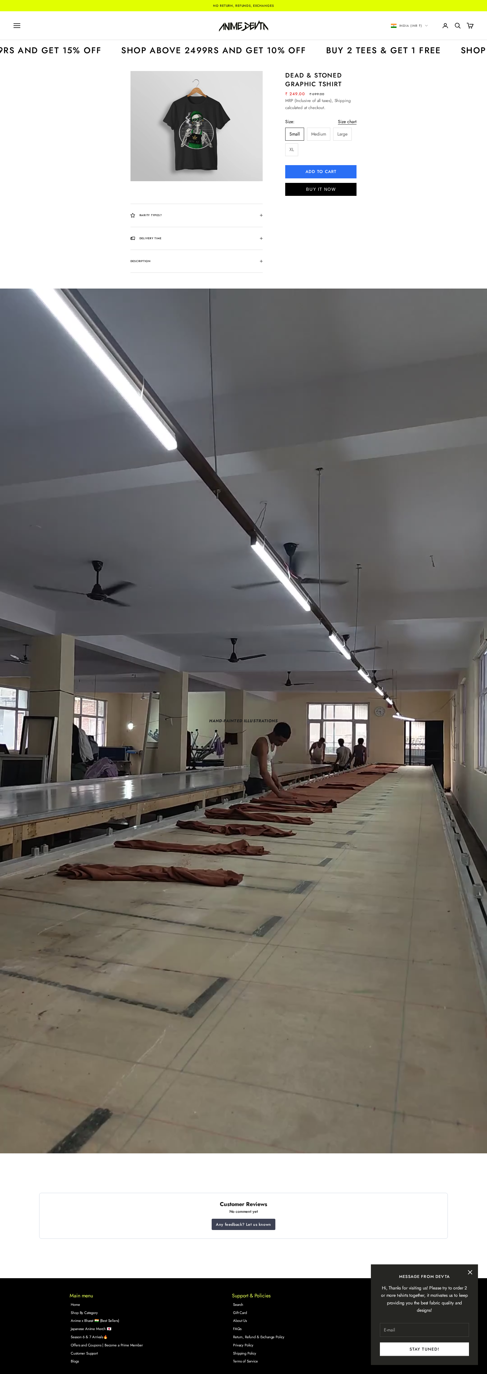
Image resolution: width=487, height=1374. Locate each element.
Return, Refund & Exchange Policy (258, 1337)
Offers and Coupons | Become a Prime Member (107, 1345)
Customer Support (84, 1353)
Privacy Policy (243, 1345)
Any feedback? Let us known (243, 1224)
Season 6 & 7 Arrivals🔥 (89, 1337)
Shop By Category (84, 1312)
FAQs (237, 1328)
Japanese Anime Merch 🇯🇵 (91, 1328)
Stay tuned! (424, 1349)
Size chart (347, 121)
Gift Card (240, 1312)
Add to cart (321, 172)
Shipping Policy (244, 1353)
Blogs (75, 1361)
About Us (240, 1320)
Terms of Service (245, 1361)
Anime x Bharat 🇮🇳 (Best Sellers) (95, 1320)
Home (75, 1304)
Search (238, 1304)
